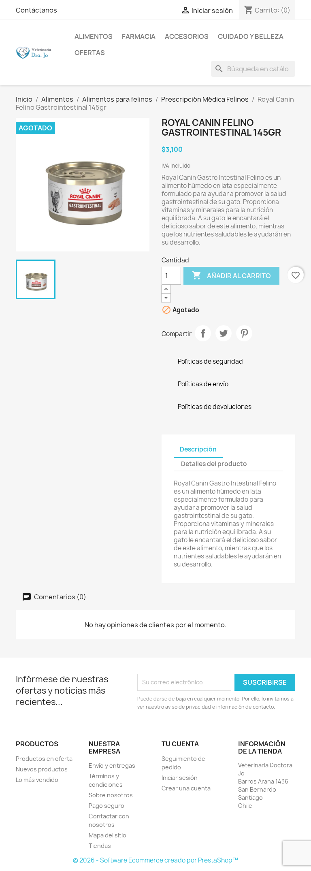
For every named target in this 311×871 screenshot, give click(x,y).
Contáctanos (36, 10)
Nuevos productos (42, 769)
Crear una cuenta (186, 788)
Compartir (203, 333)
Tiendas (100, 846)
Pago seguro (106, 805)
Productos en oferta (44, 758)
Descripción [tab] (198, 449)
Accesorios (187, 36)
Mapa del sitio (107, 835)
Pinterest (244, 333)
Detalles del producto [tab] (214, 464)
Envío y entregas (112, 765)
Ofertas (90, 52)
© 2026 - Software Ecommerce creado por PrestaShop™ (155, 860)
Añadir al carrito (231, 275)
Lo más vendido (37, 780)
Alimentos (94, 36)
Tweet (223, 333)
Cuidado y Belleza (250, 36)
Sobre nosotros (111, 795)
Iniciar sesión (180, 778)
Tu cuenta (180, 743)
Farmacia (139, 36)
